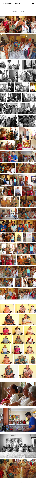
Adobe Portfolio (21, 488)
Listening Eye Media (11, 3)
